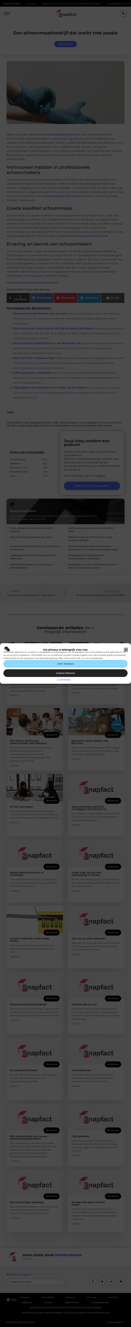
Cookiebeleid (63, 679)
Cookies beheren (65, 673)
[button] (126, 649)
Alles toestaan (65, 663)
